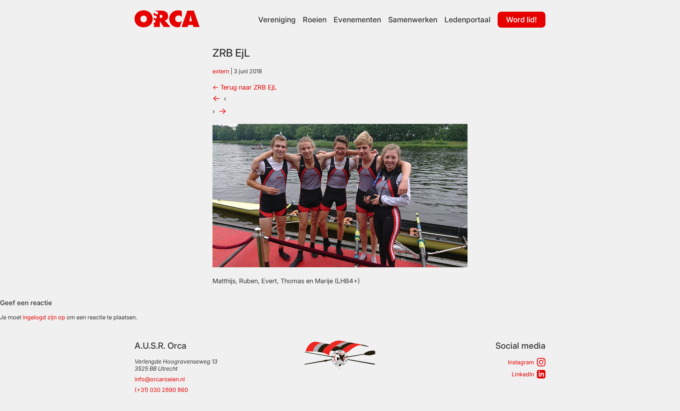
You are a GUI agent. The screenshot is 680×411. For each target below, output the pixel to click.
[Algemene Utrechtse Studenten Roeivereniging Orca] (167, 25)
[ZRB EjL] (340, 265)
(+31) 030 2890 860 (161, 389)
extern (220, 71)
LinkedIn (523, 374)
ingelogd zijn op (44, 317)
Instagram (521, 362)
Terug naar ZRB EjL (244, 87)
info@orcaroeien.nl (160, 379)
